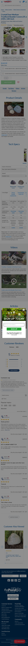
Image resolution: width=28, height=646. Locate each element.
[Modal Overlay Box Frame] (14, 323)
